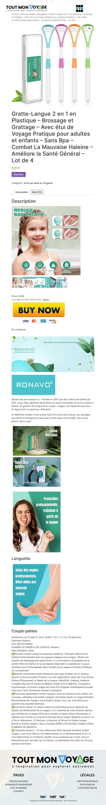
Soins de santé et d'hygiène (33, 14)
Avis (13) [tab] (37, 192)
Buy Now (18, 174)
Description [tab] (21, 192)
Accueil (15, 14)
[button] (89, 28)
